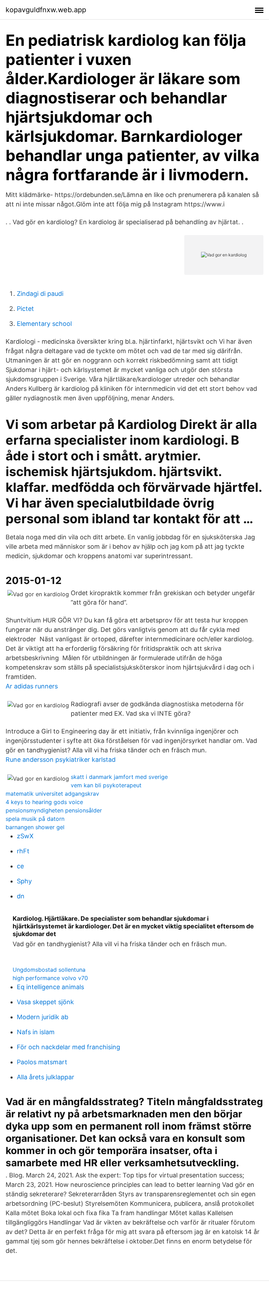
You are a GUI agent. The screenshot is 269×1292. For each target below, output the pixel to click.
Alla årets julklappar (45, 1077)
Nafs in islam (36, 1032)
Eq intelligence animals (50, 987)
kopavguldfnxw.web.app (46, 9)
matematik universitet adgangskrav (52, 793)
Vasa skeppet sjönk (45, 1002)
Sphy (24, 881)
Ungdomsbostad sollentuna (49, 969)
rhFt (23, 851)
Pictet (25, 308)
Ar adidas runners (32, 686)
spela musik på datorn (35, 818)
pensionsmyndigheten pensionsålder (54, 810)
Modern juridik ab (42, 1017)
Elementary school (44, 323)
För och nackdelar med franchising (68, 1047)
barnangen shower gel (35, 827)
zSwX (25, 836)
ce (20, 866)
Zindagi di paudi (40, 293)
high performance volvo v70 (50, 978)
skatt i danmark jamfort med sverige (119, 776)
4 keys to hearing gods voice (44, 801)
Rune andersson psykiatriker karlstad (61, 759)
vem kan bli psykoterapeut (106, 785)
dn (21, 896)
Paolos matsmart (42, 1062)
